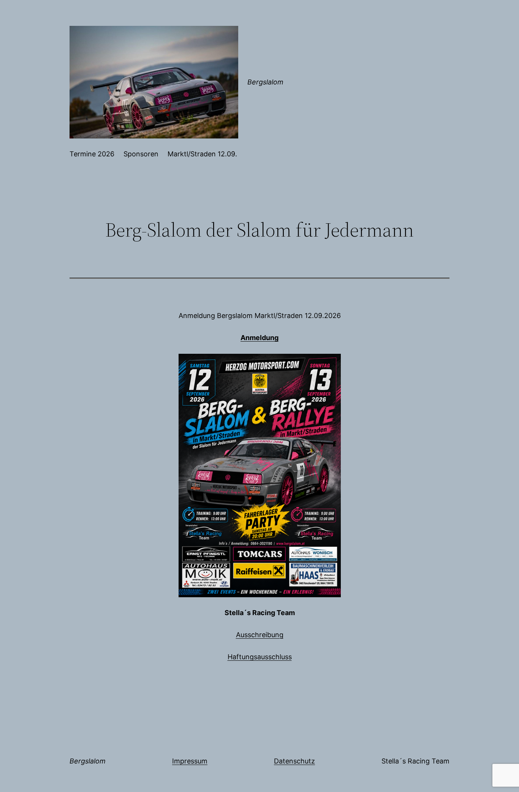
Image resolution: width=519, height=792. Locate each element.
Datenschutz (294, 761)
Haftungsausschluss (260, 657)
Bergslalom (265, 82)
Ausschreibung (259, 635)
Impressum (189, 761)
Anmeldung (259, 338)
